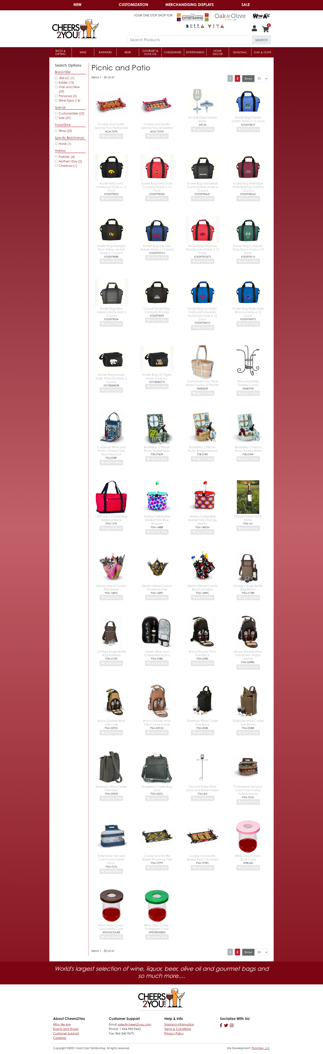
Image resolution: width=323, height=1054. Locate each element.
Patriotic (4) (67, 157)
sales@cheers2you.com (134, 1024)
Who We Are (62, 1024)
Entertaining (195, 52)
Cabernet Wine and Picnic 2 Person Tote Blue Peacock (111, 450)
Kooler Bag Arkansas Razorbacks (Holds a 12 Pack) (202, 249)
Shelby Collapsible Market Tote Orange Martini (202, 520)
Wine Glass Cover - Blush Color (248, 857)
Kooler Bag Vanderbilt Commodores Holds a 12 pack (202, 186)
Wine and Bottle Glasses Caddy (248, 383)
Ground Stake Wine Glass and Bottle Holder (202, 788)
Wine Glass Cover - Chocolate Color (111, 927)
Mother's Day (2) (70, 161)
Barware (105, 52)
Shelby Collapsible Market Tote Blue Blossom (157, 520)
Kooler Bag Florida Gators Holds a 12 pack (248, 119)
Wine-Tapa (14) (69, 100)
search (261, 39)
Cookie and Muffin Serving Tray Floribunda (111, 126)
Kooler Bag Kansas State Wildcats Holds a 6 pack (111, 378)
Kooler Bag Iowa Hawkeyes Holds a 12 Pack (111, 186)
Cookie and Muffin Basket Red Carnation (202, 857)
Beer (128, 52)
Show (248, 78)
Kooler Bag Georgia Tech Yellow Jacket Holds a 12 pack (111, 249)
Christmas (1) (68, 166)
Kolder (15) (66, 82)
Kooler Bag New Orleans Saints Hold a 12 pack (111, 312)
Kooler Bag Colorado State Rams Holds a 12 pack (248, 249)
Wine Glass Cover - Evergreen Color (157, 927)
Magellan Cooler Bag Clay (157, 788)
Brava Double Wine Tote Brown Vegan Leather (248, 655)
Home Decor (218, 52)
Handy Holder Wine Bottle (248, 518)
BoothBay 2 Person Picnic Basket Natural (202, 449)
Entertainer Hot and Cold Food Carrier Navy (111, 859)
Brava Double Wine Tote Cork (111, 722)
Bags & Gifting (60, 52)
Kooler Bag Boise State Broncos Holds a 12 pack (248, 312)
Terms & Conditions (177, 1029)
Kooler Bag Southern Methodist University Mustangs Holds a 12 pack (202, 314)
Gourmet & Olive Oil (150, 52)
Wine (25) (65, 131)
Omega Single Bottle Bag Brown (248, 587)
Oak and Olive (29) (69, 89)
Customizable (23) (71, 113)
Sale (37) (65, 118)
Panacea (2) (68, 96)
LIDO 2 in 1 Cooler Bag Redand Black (111, 518)
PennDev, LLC (261, 1048)
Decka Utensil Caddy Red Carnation (202, 587)
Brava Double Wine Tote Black (202, 653)
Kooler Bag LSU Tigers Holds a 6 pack (157, 376)
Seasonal (240, 52)
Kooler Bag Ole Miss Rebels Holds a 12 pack (157, 247)
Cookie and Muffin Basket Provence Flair (157, 857)
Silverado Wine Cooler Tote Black (202, 722)
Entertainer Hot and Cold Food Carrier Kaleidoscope (248, 790)
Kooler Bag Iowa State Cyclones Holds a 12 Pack (157, 186)
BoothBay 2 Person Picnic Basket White (248, 449)
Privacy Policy (174, 1033)
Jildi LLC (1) (66, 78)
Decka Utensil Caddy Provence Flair (157, 587)
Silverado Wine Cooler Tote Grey (111, 788)
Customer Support (66, 1033)
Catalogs (59, 1038)
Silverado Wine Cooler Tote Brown (248, 722)
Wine (83, 52)
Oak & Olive (262, 52)
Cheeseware (173, 52)
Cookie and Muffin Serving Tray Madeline (157, 126)
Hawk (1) (65, 144)
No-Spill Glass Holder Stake (202, 119)
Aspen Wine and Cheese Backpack (157, 653)
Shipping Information (179, 1024)
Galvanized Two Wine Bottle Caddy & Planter (202, 383)
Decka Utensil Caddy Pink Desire (111, 587)
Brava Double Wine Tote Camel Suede (157, 722)
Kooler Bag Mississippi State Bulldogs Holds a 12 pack (248, 186)
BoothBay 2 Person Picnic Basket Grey (157, 449)
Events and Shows (66, 1029)
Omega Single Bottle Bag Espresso (111, 653)
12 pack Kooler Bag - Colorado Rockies (157, 310)
